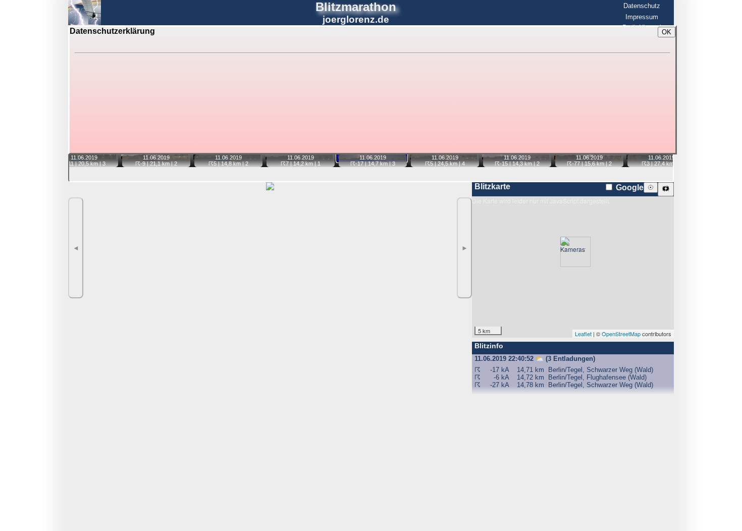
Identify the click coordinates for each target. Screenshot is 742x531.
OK (666, 32)
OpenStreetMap (621, 334)
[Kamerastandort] (573, 252)
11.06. (78, 157)
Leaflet (583, 334)
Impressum (641, 17)
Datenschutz (641, 6)
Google (629, 187)
